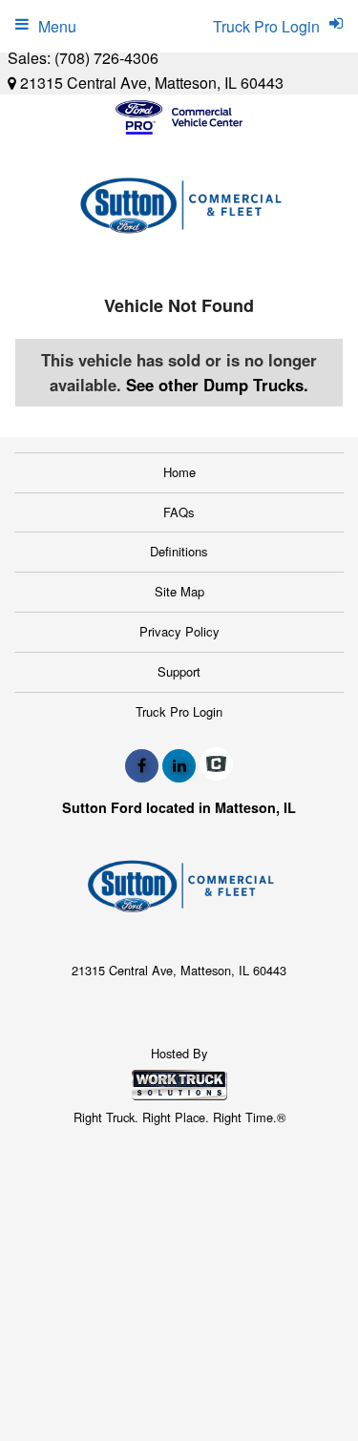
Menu (57, 26)
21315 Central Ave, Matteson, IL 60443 (150, 83)
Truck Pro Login (179, 711)
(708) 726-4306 (106, 58)
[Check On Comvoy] (216, 765)
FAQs (179, 512)
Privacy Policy (179, 631)
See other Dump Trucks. (217, 384)
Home (179, 472)
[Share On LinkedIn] (179, 765)
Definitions (179, 551)
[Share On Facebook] (141, 765)
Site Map (179, 591)
